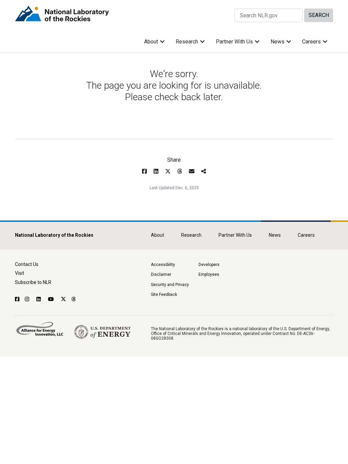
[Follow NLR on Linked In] (39, 299)
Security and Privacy (170, 284)
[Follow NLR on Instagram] (28, 299)
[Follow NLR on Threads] (73, 299)
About (151, 41)
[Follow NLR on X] (63, 299)
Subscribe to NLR (33, 282)
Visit (19, 273)
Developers (209, 264)
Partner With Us (234, 41)
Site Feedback (164, 294)
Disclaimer (161, 274)
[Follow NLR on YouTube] (51, 299)
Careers (311, 41)
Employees (208, 274)
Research (187, 41)
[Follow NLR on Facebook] (17, 299)
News (277, 41)
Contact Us (26, 264)
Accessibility (163, 264)
